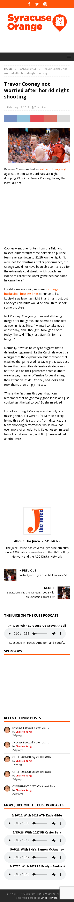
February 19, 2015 (18, 107)
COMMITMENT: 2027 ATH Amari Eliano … (35, 786)
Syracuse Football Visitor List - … (30, 727)
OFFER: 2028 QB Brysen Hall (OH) (31, 757)
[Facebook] (29, 4)
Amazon (41, 643)
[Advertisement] (39, 42)
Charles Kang (24, 731)
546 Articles (52, 541)
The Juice (40, 107)
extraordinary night (54, 169)
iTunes (30, 643)
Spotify (59, 643)
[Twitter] (37, 4)
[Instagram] (45, 4)
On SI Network (49, 898)
